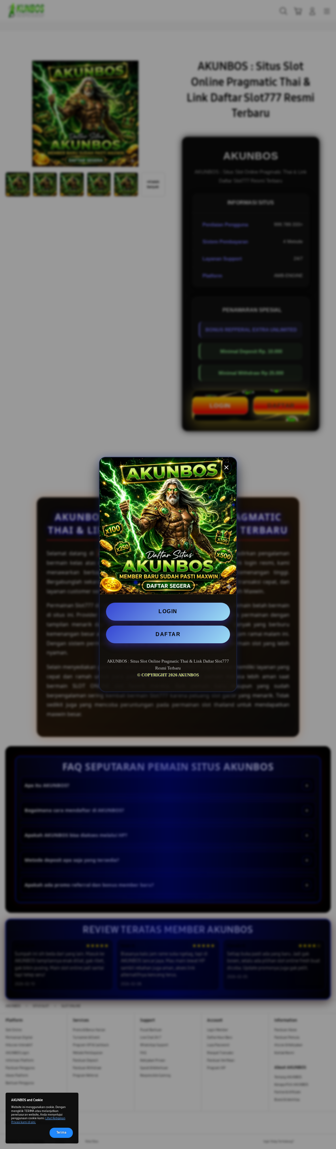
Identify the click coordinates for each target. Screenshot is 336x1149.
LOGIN (168, 611)
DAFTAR (168, 634)
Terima (61, 1133)
